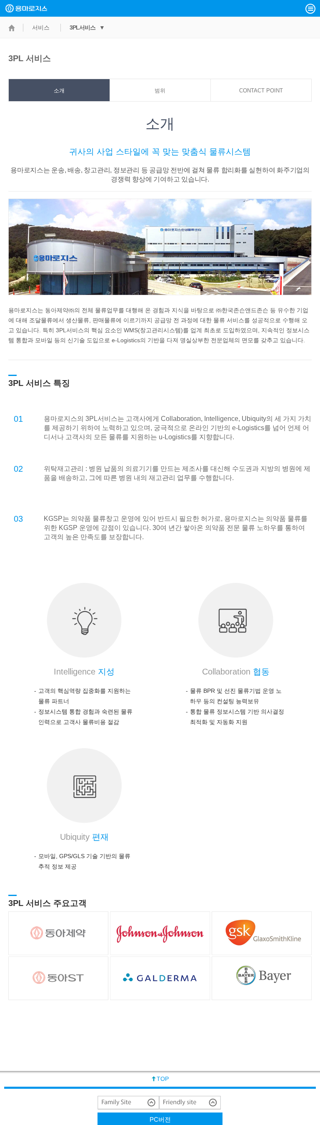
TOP (163, 1078)
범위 (160, 90)
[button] (310, 9)
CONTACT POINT (261, 90)
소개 (59, 90)
